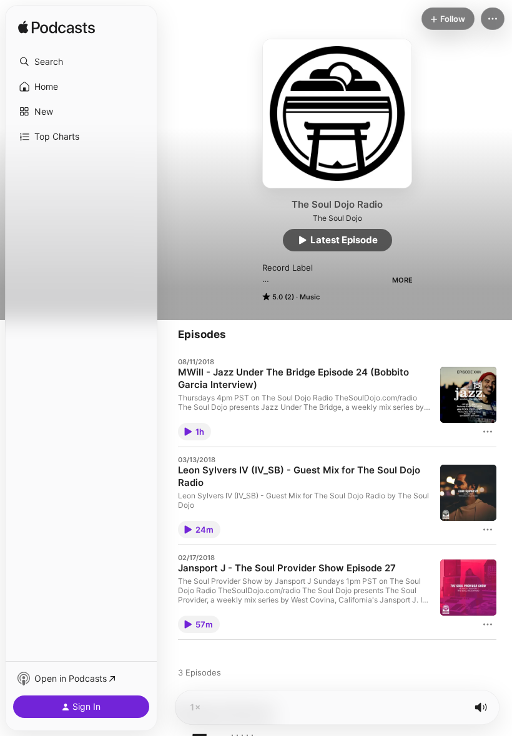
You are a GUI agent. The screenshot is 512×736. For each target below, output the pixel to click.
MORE (402, 280)
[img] (56, 28)
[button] (81, 61)
